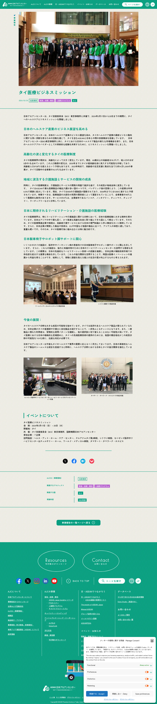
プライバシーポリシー (111, 699)
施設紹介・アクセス (15, 620)
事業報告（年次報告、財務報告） (21, 625)
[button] (152, 640)
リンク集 (52, 697)
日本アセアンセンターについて (20, 597)
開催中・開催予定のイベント (92, 636)
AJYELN (52, 623)
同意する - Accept (96, 693)
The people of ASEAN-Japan (92, 604)
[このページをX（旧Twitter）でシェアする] (65, 461)
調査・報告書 (50, 635)
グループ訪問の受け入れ (90, 614)
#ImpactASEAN (87, 609)
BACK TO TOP (81, 580)
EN (147, 4)
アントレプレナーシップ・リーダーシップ (60, 619)
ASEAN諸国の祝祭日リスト (95, 600)
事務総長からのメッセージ (18, 601)
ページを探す (134, 4)
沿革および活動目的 (15, 606)
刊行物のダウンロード (57, 640)
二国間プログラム (63, 100)
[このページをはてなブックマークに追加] (82, 461)
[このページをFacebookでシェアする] (74, 461)
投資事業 (33, 100)
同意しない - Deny (119, 693)
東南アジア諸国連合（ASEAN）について (23, 629)
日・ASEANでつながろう (90, 597)
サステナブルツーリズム (58, 608)
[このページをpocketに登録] (91, 461)
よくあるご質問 (124, 615)
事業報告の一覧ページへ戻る (76, 522)
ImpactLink (53, 626)
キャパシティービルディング (56, 613)
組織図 (10, 615)
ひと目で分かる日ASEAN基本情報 (131, 597)
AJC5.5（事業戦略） (16, 611)
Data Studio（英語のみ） (127, 601)
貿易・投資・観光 (47, 100)
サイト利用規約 (61, 697)
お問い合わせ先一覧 (125, 619)
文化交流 (48, 630)
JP (152, 4)
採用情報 (11, 634)
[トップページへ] (14, 4)
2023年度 (82, 500)
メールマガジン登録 (89, 618)
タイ (74, 100)
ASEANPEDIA (86, 623)
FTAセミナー (54, 603)
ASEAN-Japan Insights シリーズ (61, 600)
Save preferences (142, 693)
